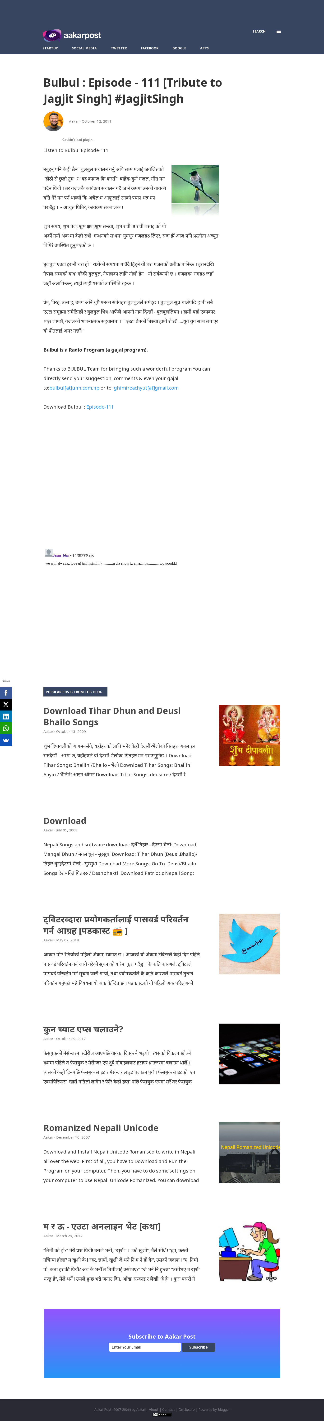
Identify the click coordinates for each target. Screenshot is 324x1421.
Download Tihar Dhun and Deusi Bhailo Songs (112, 716)
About (153, 1409)
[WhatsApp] (6, 728)
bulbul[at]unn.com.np (74, 388)
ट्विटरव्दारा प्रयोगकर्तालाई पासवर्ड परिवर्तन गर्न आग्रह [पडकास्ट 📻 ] (116, 924)
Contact (168, 1409)
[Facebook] (6, 693)
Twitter (119, 48)
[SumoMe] (6, 740)
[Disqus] (131, 483)
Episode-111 (100, 407)
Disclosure (187, 1409)
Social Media (84, 48)
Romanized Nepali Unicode (100, 1128)
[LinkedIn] (6, 716)
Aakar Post (102, 1409)
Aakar (140, 1409)
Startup (50, 48)
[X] (6, 704)
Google (179, 48)
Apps (204, 48)
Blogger (224, 1409)
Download (64, 820)
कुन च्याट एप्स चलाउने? (83, 1029)
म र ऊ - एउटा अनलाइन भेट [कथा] (102, 1226)
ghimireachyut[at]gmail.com (146, 388)
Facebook (149, 48)
